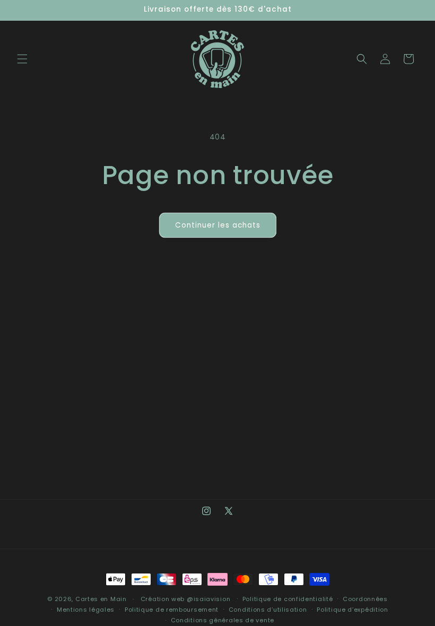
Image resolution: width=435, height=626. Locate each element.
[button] (22, 59)
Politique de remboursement (172, 609)
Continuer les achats (217, 225)
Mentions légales (86, 609)
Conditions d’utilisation (268, 609)
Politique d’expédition (352, 609)
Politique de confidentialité (287, 599)
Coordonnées (365, 599)
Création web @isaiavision (186, 599)
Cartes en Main (101, 599)
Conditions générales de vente (222, 620)
